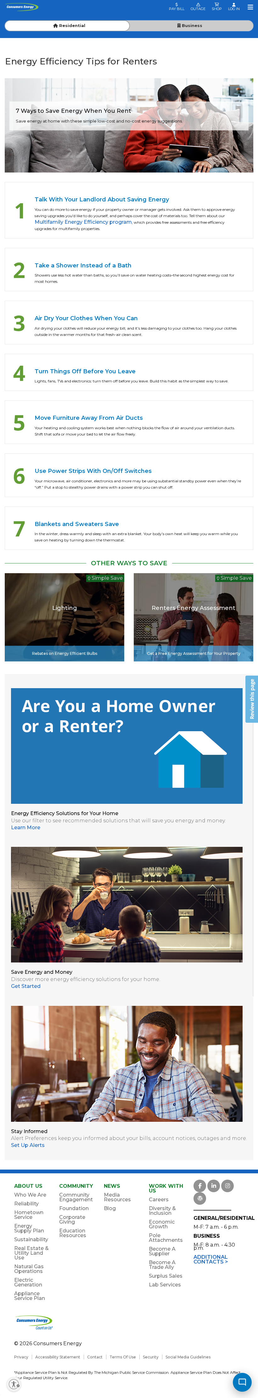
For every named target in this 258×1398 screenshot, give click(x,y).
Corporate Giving (72, 1219)
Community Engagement (76, 1197)
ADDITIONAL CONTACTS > (211, 1259)
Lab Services (165, 1285)
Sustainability (31, 1239)
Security (151, 1357)
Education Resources (72, 1233)
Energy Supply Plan (29, 1228)
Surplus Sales (165, 1276)
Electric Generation (28, 1282)
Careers (159, 1200)
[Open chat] (242, 1382)
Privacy (21, 1357)
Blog (110, 1208)
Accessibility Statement (57, 1357)
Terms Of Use (122, 1357)
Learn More (25, 828)
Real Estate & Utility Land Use (31, 1253)
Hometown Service (28, 1214)
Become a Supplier (162, 1251)
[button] (251, 699)
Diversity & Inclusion (162, 1210)
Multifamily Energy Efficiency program (83, 222)
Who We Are (30, 1195)
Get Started (26, 986)
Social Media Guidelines (187, 1357)
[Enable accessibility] (13, 1384)
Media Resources (117, 1197)
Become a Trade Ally (162, 1264)
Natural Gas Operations (29, 1269)
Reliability (26, 1204)
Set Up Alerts (28, 1145)
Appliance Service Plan (29, 1296)
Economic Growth (162, 1224)
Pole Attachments (166, 1237)
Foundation (74, 1208)
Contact (95, 1357)
